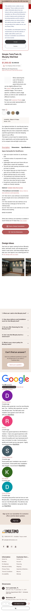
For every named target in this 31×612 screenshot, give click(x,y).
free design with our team (10, 254)
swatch (9, 88)
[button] (19, 603)
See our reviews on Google (9, 387)
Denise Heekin (6, 402)
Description (6, 147)
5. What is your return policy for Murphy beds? (12, 343)
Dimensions (15, 147)
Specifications (25, 147)
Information (6, 557)
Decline (15, 46)
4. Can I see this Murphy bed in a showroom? (12, 335)
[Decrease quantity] (2, 603)
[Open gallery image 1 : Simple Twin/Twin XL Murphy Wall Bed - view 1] (13, 267)
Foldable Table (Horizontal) (15, 187)
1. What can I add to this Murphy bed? (14, 313)
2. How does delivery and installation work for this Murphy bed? (14, 320)
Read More (11, 415)
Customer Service (23, 557)
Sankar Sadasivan (7, 457)
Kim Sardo (5, 478)
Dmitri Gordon (6, 493)
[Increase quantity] (9, 603)
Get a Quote (23, 220)
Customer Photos (16, 100)
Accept (15, 41)
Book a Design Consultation (16, 226)
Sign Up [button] (15, 520)
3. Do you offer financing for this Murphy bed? (12, 328)
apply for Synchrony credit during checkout (12, 70)
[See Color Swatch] (6, 110)
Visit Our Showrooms (17, 232)
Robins (4, 427)
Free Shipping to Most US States (12, 65)
